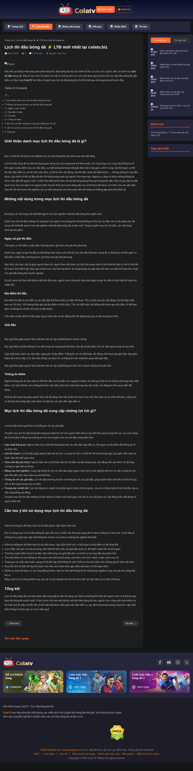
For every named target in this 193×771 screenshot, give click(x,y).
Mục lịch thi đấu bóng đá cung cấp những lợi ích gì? (31, 123)
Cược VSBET (107, 9)
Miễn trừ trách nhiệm (148, 754)
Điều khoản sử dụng (83, 754)
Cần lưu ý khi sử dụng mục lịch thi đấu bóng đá (29, 128)
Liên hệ (63, 754)
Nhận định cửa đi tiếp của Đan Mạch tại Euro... (174, 79)
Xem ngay (80, 686)
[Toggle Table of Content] (7, 96)
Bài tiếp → (131, 623)
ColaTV (28, 80)
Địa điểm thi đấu (15, 112)
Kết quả (97, 26)
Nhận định (120, 26)
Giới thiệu (49, 754)
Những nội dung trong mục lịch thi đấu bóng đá (29, 104)
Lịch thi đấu (42, 26)
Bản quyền (128, 754)
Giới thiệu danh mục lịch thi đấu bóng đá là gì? (29, 100)
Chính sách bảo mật (108, 754)
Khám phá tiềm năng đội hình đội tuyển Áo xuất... (174, 52)
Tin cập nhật (180, 40)
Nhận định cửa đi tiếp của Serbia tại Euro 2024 (172, 93)
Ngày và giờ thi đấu (16, 108)
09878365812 (49, 750)
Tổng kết (11, 132)
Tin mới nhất (160, 40)
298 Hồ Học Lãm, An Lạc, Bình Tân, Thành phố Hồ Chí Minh (121, 750)
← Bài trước (13, 623)
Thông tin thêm (14, 119)
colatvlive (15, 686)
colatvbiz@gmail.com (73, 750)
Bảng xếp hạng (71, 26)
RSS (36, 754)
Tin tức (143, 26)
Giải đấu (12, 116)
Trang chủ (17, 26)
